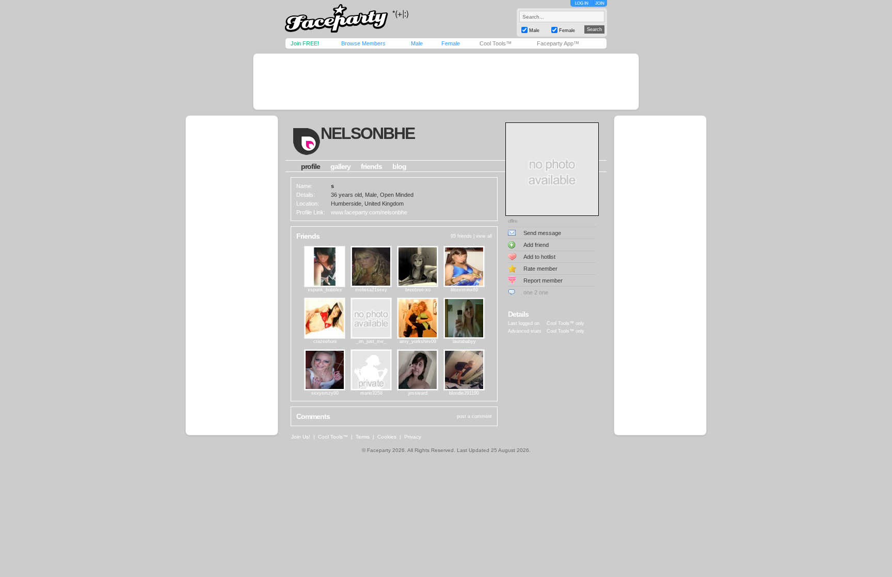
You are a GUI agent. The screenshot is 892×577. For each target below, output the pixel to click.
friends (371, 166)
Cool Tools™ (496, 43)
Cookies (386, 437)
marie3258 (371, 393)
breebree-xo (418, 289)
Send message (542, 233)
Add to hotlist (539, 257)
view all (484, 236)
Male (417, 43)
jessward (417, 393)
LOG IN (581, 3)
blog (399, 166)
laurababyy (464, 341)
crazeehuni (325, 341)
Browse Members (363, 43)
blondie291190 (464, 393)
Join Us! (300, 437)
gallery (340, 166)
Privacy (412, 437)
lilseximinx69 (464, 289)
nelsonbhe (368, 133)
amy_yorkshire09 (418, 341)
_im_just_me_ (371, 341)
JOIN (599, 3)
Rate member (540, 269)
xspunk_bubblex (325, 289)
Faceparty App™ (558, 43)
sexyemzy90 (325, 393)
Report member (543, 280)
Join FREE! (305, 43)
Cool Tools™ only (565, 323)
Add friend (536, 245)
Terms (363, 437)
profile (310, 166)
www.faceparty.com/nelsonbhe (369, 212)
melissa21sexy (371, 289)
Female (450, 43)
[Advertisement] (446, 81)
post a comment (474, 416)
